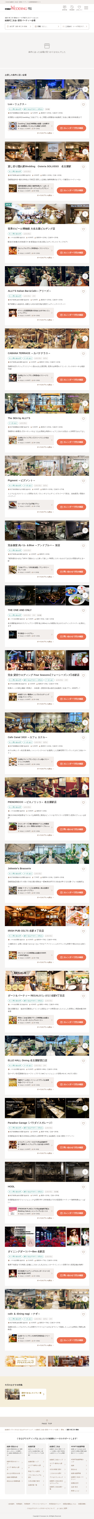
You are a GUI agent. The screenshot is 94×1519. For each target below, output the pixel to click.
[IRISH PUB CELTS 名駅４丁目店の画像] (47, 916)
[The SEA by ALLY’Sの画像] (47, 403)
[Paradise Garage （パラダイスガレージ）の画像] (47, 1108)
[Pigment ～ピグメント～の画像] (47, 466)
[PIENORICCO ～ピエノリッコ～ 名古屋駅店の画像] (47, 787)
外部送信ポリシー (55, 1504)
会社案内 (11, 1504)
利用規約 (19, 1504)
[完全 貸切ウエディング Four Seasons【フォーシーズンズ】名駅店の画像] (47, 660)
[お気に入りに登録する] (83, 104)
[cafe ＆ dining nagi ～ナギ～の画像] (47, 1299)
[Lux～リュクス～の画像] (47, 89)
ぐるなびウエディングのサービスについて (41, 1508)
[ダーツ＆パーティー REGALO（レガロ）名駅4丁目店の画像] (47, 981)
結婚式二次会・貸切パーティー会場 (46, 1430)
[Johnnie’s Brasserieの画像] (47, 854)
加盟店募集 (82, 1504)
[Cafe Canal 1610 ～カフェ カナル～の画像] (47, 722)
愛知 (62, 1430)
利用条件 (27, 1504)
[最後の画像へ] (85, 89)
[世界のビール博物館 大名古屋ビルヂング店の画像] (47, 214)
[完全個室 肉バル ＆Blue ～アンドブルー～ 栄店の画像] (47, 531)
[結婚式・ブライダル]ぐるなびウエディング (19, 1430)
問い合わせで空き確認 (73, 572)
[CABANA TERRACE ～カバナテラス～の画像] (47, 338)
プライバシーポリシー (39, 1504)
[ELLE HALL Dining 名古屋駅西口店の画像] (47, 1046)
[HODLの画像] (47, 1172)
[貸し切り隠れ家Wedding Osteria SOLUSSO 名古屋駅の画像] (47, 152)
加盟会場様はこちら (69, 1504)
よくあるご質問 (62, 1508)
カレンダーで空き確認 (73, 128)
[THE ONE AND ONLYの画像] (47, 595)
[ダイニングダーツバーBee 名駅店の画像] (47, 1237)
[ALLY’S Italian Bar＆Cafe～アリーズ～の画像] (47, 276)
